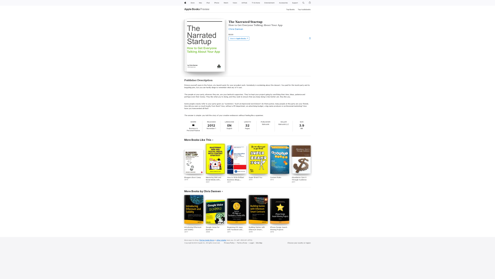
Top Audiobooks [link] (304, 9)
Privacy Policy (229, 243)
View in (238, 39)
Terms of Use (242, 243)
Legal (251, 243)
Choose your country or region (299, 243)
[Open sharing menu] (310, 38)
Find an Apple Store (206, 240)
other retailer (221, 240)
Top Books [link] (290, 9)
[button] (303, 3)
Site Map (259, 243)
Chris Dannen (236, 29)
